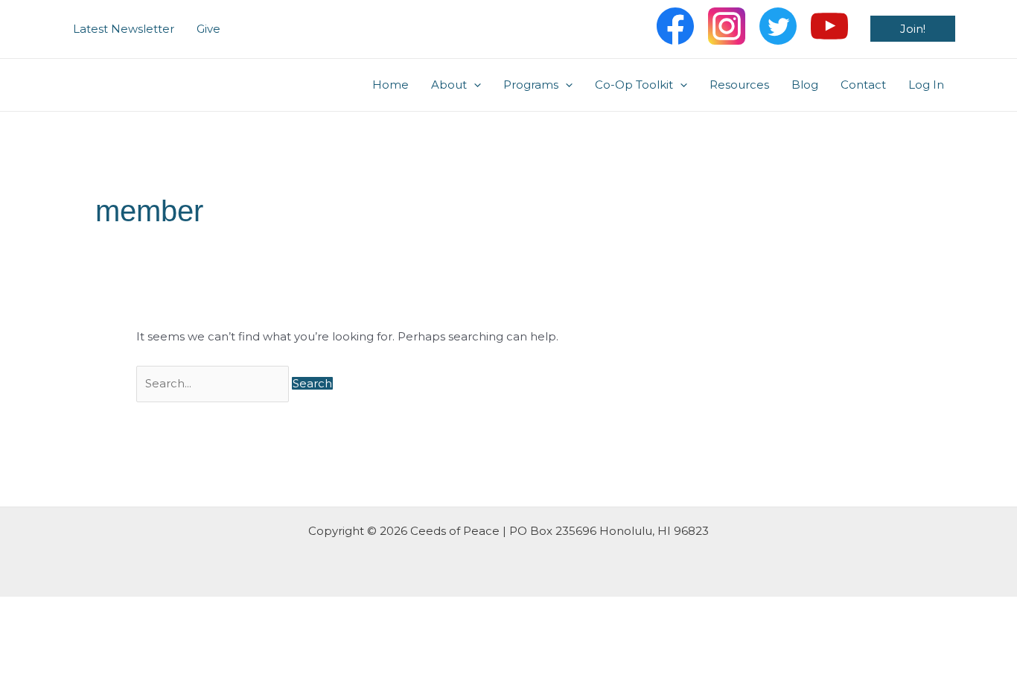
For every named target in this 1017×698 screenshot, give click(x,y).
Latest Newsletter (123, 29)
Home (390, 84)
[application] (474, 85)
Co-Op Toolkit (634, 84)
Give (208, 29)
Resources (739, 84)
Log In (926, 84)
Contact (863, 84)
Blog (804, 84)
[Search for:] (214, 383)
